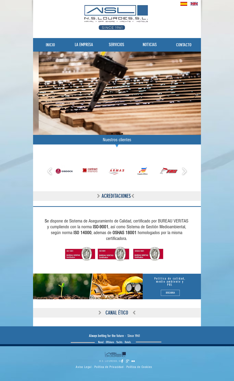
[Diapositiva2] (117, 134)
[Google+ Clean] (127, 361)
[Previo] (38, 94)
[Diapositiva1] (112, 133)
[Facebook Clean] (122, 361)
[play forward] (184, 171)
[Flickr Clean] (133, 361)
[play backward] (50, 171)
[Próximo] (195, 94)
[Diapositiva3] (122, 133)
